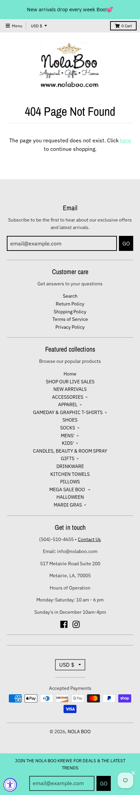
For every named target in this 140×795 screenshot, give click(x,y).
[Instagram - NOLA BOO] (76, 624)
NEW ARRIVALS (70, 389)
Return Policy (70, 304)
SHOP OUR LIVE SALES (70, 382)
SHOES (70, 420)
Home (70, 374)
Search (70, 296)
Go (103, 783)
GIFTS (67, 458)
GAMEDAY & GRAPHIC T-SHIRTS (68, 412)
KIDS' (68, 443)
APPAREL (67, 404)
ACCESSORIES (67, 397)
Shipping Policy (70, 312)
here (125, 140)
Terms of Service (70, 319)
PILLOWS (70, 482)
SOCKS (67, 428)
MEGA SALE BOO (67, 489)
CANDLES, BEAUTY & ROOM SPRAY (70, 451)
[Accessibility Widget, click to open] (10, 785)
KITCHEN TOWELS (70, 474)
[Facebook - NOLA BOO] (64, 624)
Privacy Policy (70, 327)
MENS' (67, 435)
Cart (126, 25)
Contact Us (89, 539)
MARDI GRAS (68, 505)
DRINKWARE (70, 466)
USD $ (36, 25)
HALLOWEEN (70, 497)
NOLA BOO (79, 731)
